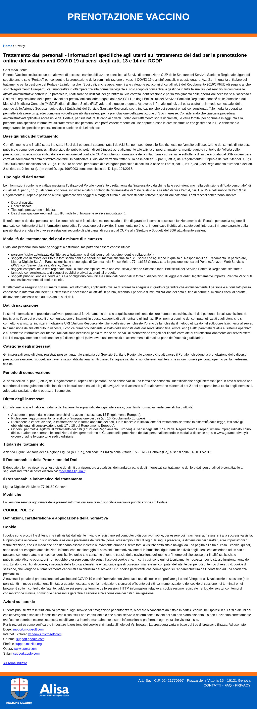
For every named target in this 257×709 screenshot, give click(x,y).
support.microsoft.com (28, 629)
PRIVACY (243, 685)
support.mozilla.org (28, 644)
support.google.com (30, 639)
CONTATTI (212, 685)
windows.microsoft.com (44, 634)
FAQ (228, 685)
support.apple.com (26, 653)
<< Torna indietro (15, 663)
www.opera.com (25, 648)
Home (7, 46)
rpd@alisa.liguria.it (72, 471)
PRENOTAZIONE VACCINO (128, 16)
